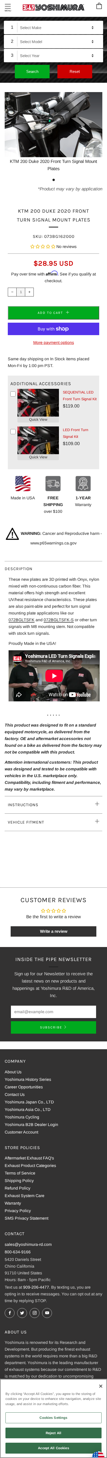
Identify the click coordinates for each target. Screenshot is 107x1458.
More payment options (53, 342)
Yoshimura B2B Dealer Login (31, 1124)
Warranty (13, 1203)
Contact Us (15, 1094)
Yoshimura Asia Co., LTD (27, 1109)
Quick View (38, 419)
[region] (53, 1418)
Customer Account (21, 1132)
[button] (42, 246)
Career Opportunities (24, 1087)
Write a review (53, 931)
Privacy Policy (18, 1210)
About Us (13, 1072)
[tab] (53, 180)
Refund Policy (17, 1188)
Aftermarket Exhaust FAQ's (29, 1158)
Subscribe (51, 1027)
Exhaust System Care (24, 1195)
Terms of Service (20, 1173)
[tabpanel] (53, 132)
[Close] (100, 1386)
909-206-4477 (36, 1287)
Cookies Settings (53, 1418)
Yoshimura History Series (28, 1079)
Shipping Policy (19, 1180)
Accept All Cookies (53, 1448)
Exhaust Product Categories (30, 1165)
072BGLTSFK (22, 620)
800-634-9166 (18, 1252)
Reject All (53, 1433)
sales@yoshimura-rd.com (28, 1244)
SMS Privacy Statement (26, 1218)
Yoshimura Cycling (22, 1117)
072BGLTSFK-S (59, 620)
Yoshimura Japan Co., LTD (29, 1102)
